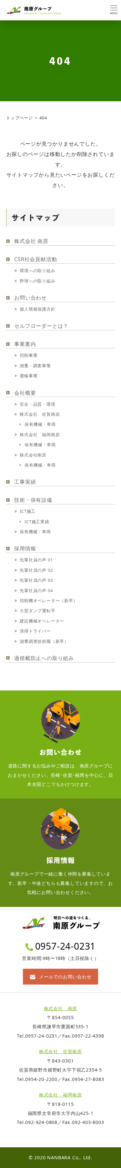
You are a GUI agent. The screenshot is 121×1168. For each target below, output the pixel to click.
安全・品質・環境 (37, 404)
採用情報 (25, 548)
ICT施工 (27, 511)
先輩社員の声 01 (36, 560)
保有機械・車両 (40, 424)
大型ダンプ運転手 (37, 610)
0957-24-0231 (65, 946)
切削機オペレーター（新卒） (48, 600)
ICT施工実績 (37, 521)
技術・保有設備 (33, 499)
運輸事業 (28, 376)
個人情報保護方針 (37, 309)
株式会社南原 (33, 455)
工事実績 (25, 481)
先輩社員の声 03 (36, 580)
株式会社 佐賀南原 (40, 414)
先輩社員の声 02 (36, 570)
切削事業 (28, 355)
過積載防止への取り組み (44, 658)
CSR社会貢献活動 (35, 259)
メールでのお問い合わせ (65, 977)
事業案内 (25, 343)
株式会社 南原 (31, 241)
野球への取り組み (37, 281)
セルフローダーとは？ (41, 325)
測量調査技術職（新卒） (44, 641)
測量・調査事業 (35, 366)
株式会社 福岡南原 (40, 434)
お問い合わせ (30, 297)
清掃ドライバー (35, 631)
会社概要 (25, 392)
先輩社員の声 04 (36, 590)
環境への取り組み (37, 270)
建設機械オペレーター (42, 621)
